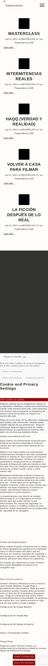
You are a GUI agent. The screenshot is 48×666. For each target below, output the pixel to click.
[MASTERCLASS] (24, 23)
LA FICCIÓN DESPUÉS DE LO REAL (24, 214)
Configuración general (35, 378)
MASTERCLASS (24, 33)
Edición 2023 (9, 288)
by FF (24, 357)
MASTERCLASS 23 (29, 39)
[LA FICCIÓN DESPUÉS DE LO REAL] (24, 199)
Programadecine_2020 (24, 43)
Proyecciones (10, 268)
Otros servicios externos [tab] (11, 579)
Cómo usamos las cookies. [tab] (12, 399)
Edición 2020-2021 (12, 297)
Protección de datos (12, 308)
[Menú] (40, 5)
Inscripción (8, 272)
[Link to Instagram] (42, 357)
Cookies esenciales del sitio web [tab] (15, 436)
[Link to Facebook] (38, 357)
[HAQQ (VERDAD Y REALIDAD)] (24, 109)
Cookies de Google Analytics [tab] (13, 542)
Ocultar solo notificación (12, 378)
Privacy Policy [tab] (6, 641)
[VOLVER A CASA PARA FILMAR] (24, 154)
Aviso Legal (9, 304)
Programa (8, 255)
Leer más (8, 47)
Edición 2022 (9, 292)
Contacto (8, 276)
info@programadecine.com (18, 333)
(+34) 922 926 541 (13, 327)
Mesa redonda (10, 263)
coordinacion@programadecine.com (22, 336)
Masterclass (9, 259)
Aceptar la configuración (12, 371)
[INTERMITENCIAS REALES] (24, 63)
